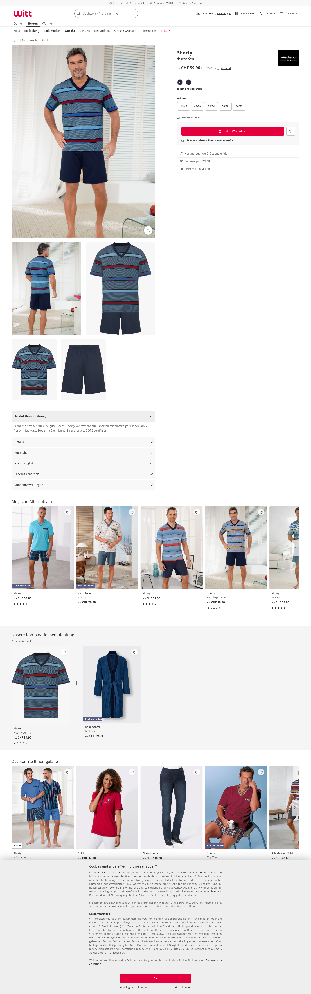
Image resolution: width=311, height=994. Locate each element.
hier (213, 891)
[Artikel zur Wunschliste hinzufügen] (290, 131)
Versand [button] (226, 68)
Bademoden (52, 31)
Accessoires (149, 31)
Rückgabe (21, 453)
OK (155, 978)
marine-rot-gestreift (189, 88)
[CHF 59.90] (236, 547)
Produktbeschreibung (30, 416)
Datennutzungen (206, 872)
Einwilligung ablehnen (133, 987)
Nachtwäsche (30, 40)
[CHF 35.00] (171, 547)
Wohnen (48, 24)
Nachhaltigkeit (24, 463)
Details (19, 442)
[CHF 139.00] (171, 807)
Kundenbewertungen (28, 485)
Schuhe (85, 31)
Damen (19, 24)
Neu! (17, 31)
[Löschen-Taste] (134, 13)
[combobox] (114, 13)
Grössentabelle (190, 117)
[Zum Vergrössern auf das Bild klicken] (148, 230)
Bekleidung (31, 31)
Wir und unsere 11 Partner (105, 872)
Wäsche (69, 31)
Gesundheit (102, 31)
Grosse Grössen (125, 31)
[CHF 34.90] (107, 807)
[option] (180, 82)
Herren (33, 24)
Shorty (45, 40)
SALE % (165, 31)
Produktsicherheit (26, 474)
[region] (155, 927)
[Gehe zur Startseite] (23, 13)
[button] (13, 40)
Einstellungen (183, 987)
